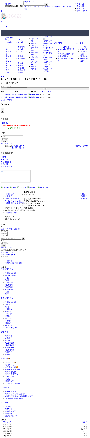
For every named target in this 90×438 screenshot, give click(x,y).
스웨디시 (36, 7)
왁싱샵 (20, 63)
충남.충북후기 (10, 345)
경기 (7, 49)
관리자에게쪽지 (83, 11)
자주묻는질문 (6, 162)
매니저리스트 (10, 275)
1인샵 (64, 7)
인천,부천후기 (10, 343)
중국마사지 (9, 318)
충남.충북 (9, 285)
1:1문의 (83, 47)
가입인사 (46, 64)
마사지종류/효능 (11, 374)
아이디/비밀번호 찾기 (13, 263)
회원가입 (80, 4)
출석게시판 (47, 67)
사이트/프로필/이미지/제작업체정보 (19, 396)
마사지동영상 (10, 372)
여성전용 (21, 68)
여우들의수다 (10, 367)
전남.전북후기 (10, 350)
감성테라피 (46, 7)
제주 (7, 72)
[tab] (45, 269)
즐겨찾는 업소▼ (18, 146)
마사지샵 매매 (63, 47)
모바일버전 (84, 198)
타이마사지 (27, 7)
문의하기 (83, 196)
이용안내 (83, 194)
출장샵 (20, 65)
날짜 (43, 91)
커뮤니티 (4, 358)
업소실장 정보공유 (12, 383)
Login (5, 141)
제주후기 (34, 69)
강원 (7, 70)
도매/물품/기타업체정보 (14, 398)
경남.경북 (9, 287)
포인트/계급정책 (7, 166)
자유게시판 (9, 362)
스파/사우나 (9, 314)
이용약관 (8, 196)
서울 (7, 47)
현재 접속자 (7, 422)
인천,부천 (9, 282)
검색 (45, 89)
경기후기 (34, 46)
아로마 (20, 49)
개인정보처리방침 (12, 198)
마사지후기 (9, 336)
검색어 (3, 86)
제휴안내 (80, 8)
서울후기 (34, 43)
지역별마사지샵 (7, 269)
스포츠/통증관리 (11, 328)
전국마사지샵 (10, 273)
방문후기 (4, 332)
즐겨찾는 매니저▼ (19, 148)
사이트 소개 (9, 194)
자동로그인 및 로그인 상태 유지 (14, 250)
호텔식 (20, 56)
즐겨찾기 (8, 4)
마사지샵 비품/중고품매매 (15, 394)
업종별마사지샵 (7, 298)
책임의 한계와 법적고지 (14, 203)
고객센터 (79, 43)
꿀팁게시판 (47, 62)
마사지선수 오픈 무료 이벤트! (16, 94)
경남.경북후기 (10, 347)
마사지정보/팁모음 (12, 369)
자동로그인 (7, 146)
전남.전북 (9, 289)
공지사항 (83, 56)
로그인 (3, 229)
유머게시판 (47, 41)
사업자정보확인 (11, 212)
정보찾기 (80, 6)
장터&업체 (57, 43)
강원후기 (34, 66)
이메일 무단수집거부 (13, 201)
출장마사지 (56, 7)
